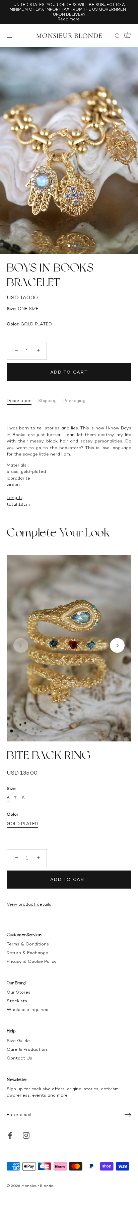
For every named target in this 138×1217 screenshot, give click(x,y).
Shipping (47, 400)
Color (12, 814)
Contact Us (19, 1057)
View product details (29, 904)
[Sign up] (128, 1114)
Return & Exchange (27, 952)
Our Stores (18, 992)
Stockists (17, 1000)
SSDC (29, 1191)
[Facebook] (10, 1134)
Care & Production (27, 1049)
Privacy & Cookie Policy (32, 961)
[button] (20, 645)
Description (19, 400)
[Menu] (10, 35)
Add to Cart (69, 372)
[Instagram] (26, 1134)
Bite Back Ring (48, 755)
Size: (11, 308)
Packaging (74, 400)
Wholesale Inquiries (27, 1009)
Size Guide (18, 1040)
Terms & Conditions (28, 943)
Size (11, 788)
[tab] (22, 400)
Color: (13, 323)
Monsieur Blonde (37, 1186)
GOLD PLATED (22, 823)
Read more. (69, 19)
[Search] (117, 36)
